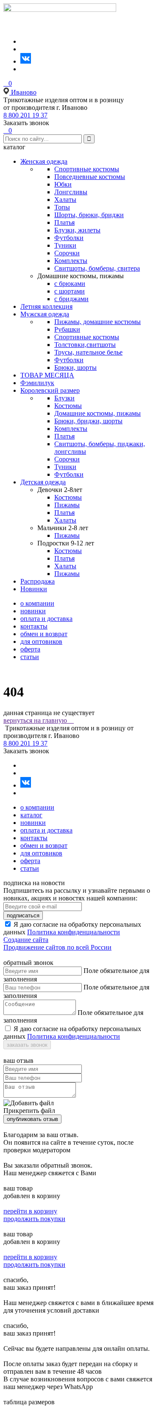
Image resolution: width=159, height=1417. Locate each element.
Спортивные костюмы (86, 169)
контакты (33, 626)
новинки (33, 611)
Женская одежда (43, 161)
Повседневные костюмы (89, 176)
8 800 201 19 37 (25, 115)
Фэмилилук (37, 382)
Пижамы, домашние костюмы (97, 321)
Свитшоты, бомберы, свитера (97, 268)
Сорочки (67, 253)
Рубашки (67, 329)
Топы (62, 207)
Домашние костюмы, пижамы (97, 413)
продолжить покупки (34, 1218)
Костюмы (68, 405)
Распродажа (37, 581)
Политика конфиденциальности (73, 932)
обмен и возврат (43, 633)
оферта (30, 649)
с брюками (69, 283)
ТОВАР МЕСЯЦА (47, 375)
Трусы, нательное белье (88, 352)
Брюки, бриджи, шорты (88, 421)
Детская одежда (43, 482)
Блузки (64, 398)
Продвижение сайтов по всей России (57, 947)
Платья (64, 222)
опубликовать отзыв (32, 1119)
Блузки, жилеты (77, 230)
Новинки (33, 589)
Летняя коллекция (46, 306)
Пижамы (67, 505)
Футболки (69, 237)
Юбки (63, 184)
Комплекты (70, 260)
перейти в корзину (30, 1211)
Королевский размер (50, 390)
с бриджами (71, 298)
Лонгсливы (70, 192)
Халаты (65, 199)
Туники (65, 245)
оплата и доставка (46, 618)
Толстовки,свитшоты (85, 344)
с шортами (69, 291)
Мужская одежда (44, 314)
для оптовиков (41, 641)
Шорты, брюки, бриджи (89, 214)
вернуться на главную (38, 720)
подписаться (23, 915)
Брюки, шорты (75, 367)
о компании (37, 603)
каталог (31, 815)
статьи (29, 656)
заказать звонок (27, 1045)
